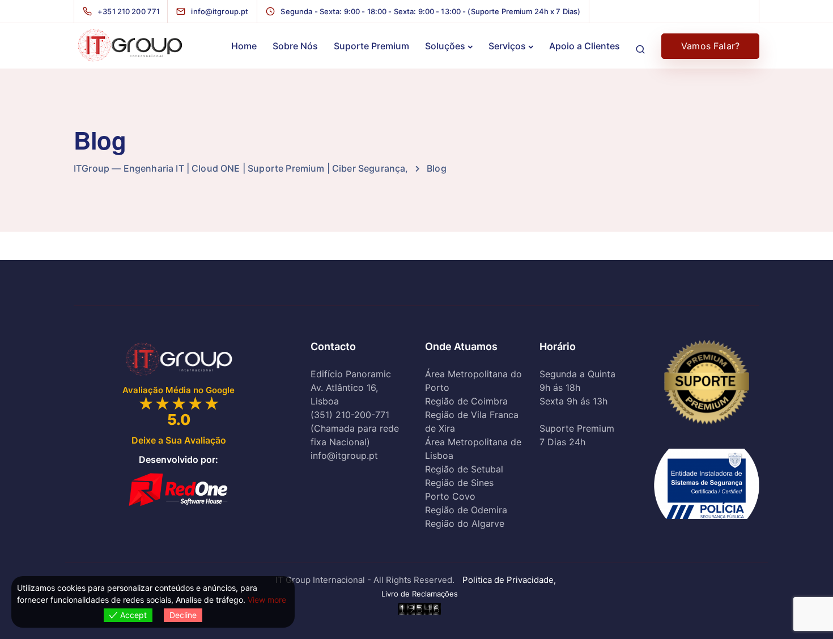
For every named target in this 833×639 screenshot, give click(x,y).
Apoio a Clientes (584, 46)
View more (267, 599)
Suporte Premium (371, 46)
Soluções (445, 46)
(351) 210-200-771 (350, 415)
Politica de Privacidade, (510, 579)
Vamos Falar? (710, 46)
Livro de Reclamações (419, 593)
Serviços (507, 46)
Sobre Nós (295, 46)
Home (244, 46)
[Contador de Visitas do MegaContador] (419, 608)
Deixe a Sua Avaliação (178, 440)
